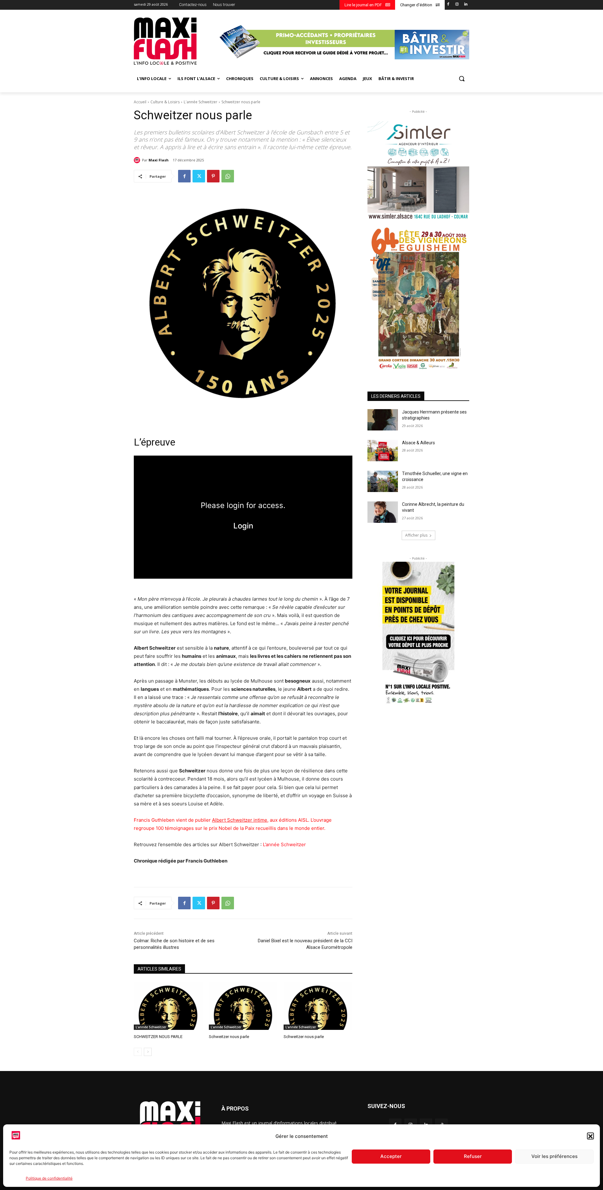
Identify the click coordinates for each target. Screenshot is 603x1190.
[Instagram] (456, 4)
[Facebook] (448, 4)
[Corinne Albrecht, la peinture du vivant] (382, 512)
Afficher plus (416, 535)
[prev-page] (138, 1052)
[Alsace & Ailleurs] (382, 450)
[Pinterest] (213, 176)
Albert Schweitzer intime (239, 820)
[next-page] (148, 1052)
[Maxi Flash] (138, 160)
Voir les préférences (554, 1157)
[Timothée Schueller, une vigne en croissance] (382, 481)
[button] (590, 1136)
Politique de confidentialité (49, 1178)
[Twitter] (199, 176)
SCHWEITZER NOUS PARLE (158, 1036)
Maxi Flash (159, 160)
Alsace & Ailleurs (418, 442)
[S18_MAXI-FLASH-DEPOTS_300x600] (418, 634)
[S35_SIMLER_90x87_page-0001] (418, 170)
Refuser (473, 1157)
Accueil (140, 102)
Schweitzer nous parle (229, 1036)
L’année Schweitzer (284, 844)
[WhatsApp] (227, 176)
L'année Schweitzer (200, 102)
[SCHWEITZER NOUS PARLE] (168, 1006)
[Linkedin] (465, 4)
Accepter (391, 1157)
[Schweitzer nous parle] (243, 1006)
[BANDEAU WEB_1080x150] (343, 41)
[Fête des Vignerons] (418, 298)
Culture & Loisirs (165, 102)
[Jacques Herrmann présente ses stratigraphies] (382, 419)
